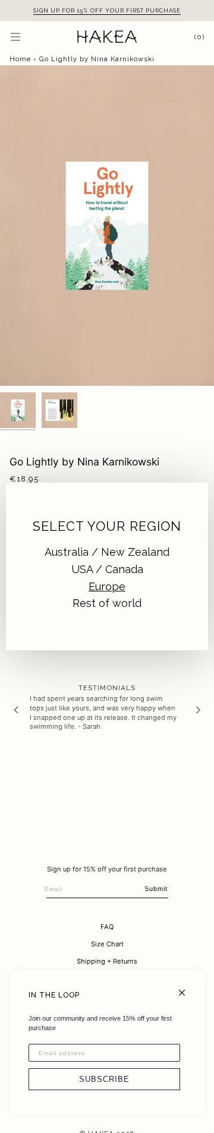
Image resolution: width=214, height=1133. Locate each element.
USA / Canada (107, 569)
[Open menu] (27, 36)
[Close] (186, 987)
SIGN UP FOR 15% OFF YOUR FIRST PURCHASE (107, 10)
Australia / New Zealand (107, 552)
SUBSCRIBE (104, 1079)
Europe (107, 586)
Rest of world (107, 603)
